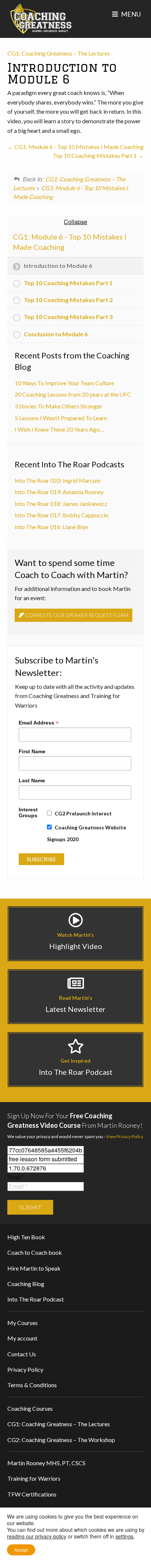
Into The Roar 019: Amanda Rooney (59, 491)
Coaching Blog (25, 1283)
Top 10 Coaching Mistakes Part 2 (68, 299)
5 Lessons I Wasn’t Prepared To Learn (61, 417)
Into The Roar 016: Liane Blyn (51, 526)
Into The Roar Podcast (35, 1299)
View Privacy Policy (124, 1136)
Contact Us (21, 1353)
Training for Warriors (33, 1478)
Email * (15, 1177)
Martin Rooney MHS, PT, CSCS (46, 1462)
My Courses (22, 1322)
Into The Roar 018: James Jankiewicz (61, 503)
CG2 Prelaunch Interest (83, 813)
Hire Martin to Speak (33, 1268)
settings (124, 1536)
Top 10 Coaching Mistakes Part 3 (68, 316)
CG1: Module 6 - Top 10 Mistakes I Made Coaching (78, 146)
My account (22, 1338)
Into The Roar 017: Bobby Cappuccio (61, 514)
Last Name (32, 780)
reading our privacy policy (36, 1536)
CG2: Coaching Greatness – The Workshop (61, 1439)
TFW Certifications (31, 1494)
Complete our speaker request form (76, 615)
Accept (21, 1550)
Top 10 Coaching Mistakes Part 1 (95, 155)
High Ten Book (26, 1236)
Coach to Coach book (34, 1252)
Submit (30, 1207)
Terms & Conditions (32, 1384)
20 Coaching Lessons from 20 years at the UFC (73, 394)
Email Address (39, 722)
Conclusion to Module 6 (56, 333)
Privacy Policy (25, 1369)
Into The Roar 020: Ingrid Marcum (57, 480)
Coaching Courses (30, 1408)
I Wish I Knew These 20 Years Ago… (59, 429)
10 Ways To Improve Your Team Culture (64, 382)
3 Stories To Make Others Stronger (58, 406)
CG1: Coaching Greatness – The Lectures (58, 53)
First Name (32, 751)
